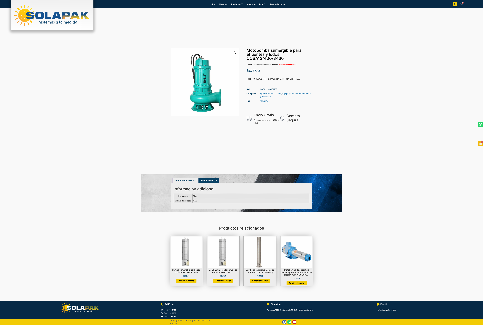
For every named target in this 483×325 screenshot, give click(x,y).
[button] (234, 52)
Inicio (212, 4)
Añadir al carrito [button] (186, 280)
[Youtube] (294, 322)
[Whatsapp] (480, 124)
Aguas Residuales (268, 93)
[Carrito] (480, 143)
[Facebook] (284, 322)
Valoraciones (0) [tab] (208, 180)
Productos (235, 4)
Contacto (251, 4)
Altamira (264, 101)
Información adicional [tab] (185, 180)
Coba (279, 93)
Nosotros (223, 4)
